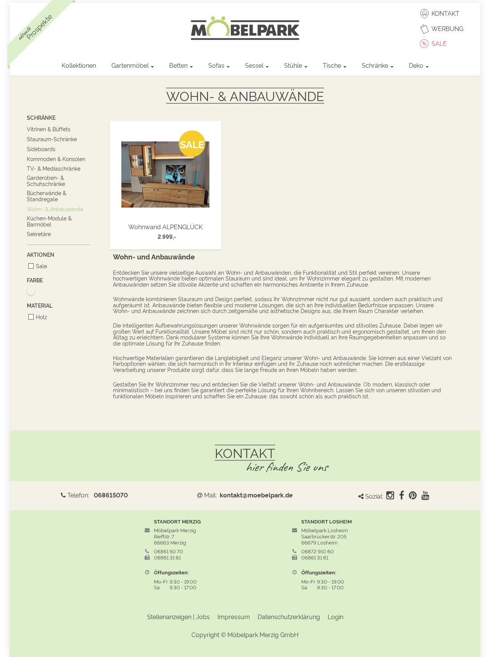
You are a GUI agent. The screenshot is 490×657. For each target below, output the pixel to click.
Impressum (233, 616)
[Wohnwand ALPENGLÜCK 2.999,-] (165, 172)
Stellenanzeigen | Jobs (178, 616)
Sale (41, 265)
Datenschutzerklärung (289, 616)
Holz (41, 316)
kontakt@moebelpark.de (256, 495)
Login (335, 616)
